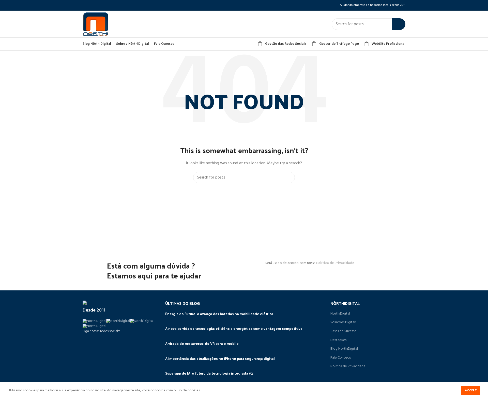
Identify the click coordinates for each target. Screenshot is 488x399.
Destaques (338, 340)
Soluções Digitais (343, 322)
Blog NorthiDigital (344, 348)
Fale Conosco (340, 357)
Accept (471, 390)
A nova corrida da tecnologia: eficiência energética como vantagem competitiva (233, 328)
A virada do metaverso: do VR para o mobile (202, 343)
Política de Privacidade (335, 263)
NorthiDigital (340, 313)
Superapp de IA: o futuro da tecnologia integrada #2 (209, 373)
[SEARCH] (398, 24)
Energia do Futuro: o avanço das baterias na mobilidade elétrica (219, 314)
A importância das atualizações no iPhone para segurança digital (220, 358)
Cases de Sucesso (343, 331)
